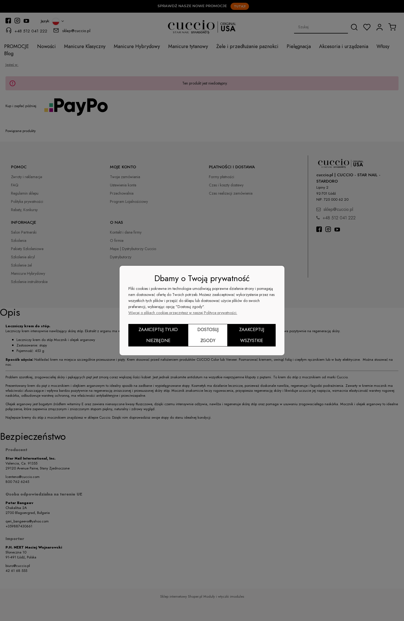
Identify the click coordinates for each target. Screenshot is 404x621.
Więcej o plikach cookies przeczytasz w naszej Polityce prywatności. (182, 312)
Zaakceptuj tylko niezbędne (158, 335)
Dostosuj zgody (207, 335)
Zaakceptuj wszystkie (251, 335)
